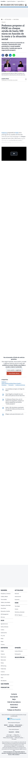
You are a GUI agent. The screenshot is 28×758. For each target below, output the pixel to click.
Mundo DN (11, 732)
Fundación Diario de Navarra (14, 726)
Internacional (18, 596)
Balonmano (3, 657)
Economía (17, 599)
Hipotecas (4, 385)
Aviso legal (9, 735)
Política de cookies (19, 737)
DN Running (3, 666)
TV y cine (3, 635)
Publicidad (14, 707)
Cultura (2, 629)
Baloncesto (3, 660)
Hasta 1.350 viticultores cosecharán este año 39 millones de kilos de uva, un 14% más (14, 409)
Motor (2, 641)
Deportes (4, 648)
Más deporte (3, 680)
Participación (18, 654)
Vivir (16, 603)
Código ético (16, 735)
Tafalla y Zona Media (5, 602)
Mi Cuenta (14, 739)
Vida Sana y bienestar (19, 612)
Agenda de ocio (4, 623)
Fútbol (2, 651)
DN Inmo (3, 617)
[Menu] (1, 5)
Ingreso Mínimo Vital (22, 1)
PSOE (16, 133)
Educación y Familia (5, 611)
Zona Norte (3, 608)
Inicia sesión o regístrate (14, 370)
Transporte (11, 385)
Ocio (2, 620)
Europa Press (5, 78)
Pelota (2, 663)
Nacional (16, 19)
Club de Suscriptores (14, 702)
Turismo (3, 644)
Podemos (4, 133)
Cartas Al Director (19, 651)
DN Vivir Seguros (18, 615)
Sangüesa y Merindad (5, 605)
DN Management (4, 614)
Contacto (14, 694)
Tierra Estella (4, 599)
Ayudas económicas (20, 385)
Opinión (18, 648)
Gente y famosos (4, 626)
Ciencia (16, 609)
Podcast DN (5, 687)
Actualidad (8, 19)
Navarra (4, 590)
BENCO (5, 725)
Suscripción (14, 697)
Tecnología (17, 606)
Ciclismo (3, 671)
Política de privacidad (8, 737)
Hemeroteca (14, 705)
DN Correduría (18, 725)
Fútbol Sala (3, 668)
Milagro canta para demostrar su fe (14, 414)
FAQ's (14, 699)
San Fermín (5, 684)
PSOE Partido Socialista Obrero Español (11, 383)
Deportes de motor (5, 674)
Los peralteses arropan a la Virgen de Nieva (14, 389)
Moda (2, 638)
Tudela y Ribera (4, 596)
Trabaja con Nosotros (14, 710)
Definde (17, 732)
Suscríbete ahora (14, 373)
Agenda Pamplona (11, 1)
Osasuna (3, 654)
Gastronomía (4, 632)
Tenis (2, 677)
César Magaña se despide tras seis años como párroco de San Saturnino (15, 394)
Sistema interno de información (13, 736)
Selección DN (19, 657)
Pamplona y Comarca (5, 593)
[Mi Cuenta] (25, 5)
